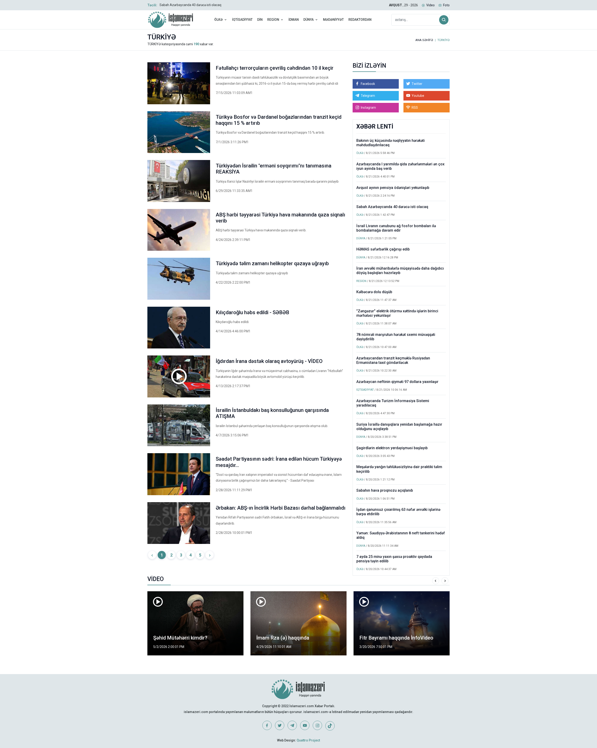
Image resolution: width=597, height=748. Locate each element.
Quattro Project (308, 740)
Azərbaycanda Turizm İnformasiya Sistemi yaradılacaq (392, 403)
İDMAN (293, 19)
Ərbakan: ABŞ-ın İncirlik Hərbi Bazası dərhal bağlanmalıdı (280, 508)
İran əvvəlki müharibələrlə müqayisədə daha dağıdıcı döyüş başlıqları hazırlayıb (400, 270)
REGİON (273, 19)
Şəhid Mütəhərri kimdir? (180, 638)
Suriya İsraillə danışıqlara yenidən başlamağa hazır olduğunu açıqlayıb (399, 426)
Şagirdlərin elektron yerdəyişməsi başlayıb (392, 448)
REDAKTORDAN (359, 19)
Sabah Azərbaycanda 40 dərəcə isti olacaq (190, 5)
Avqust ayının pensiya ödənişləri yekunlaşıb (392, 187)
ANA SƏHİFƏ (424, 40)
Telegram (368, 95)
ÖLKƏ (218, 19)
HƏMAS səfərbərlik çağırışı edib (383, 249)
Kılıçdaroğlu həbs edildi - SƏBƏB (252, 312)
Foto (446, 5)
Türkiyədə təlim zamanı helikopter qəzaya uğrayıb (272, 263)
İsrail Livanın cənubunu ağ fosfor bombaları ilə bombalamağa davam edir (396, 228)
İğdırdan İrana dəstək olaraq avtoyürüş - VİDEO (269, 361)
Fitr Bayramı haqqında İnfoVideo (396, 638)
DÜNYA (308, 19)
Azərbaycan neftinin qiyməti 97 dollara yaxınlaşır (397, 381)
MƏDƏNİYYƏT (333, 19)
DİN (260, 19)
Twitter (417, 84)
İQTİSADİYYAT (242, 19)
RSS (415, 107)
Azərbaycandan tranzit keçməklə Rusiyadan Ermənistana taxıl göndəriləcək (393, 360)
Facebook (368, 84)
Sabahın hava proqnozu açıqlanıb (384, 490)
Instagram (368, 107)
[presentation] (435, 580)
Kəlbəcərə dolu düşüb (374, 292)
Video (430, 5)
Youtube (418, 95)
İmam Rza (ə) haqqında (282, 638)
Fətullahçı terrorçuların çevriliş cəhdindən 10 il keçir (274, 68)
